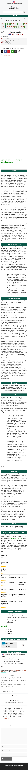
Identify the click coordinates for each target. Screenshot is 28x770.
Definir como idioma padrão (14, 3)
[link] (14, 105)
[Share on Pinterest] (8, 51)
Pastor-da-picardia (8, 691)
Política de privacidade (18, 765)
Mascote (14, 7)
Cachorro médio (17, 684)
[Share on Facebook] (5, 51)
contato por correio (9, 765)
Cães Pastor (9, 686)
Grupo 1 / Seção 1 (8, 684)
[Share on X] (2, 51)
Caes (21, 678)
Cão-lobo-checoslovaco (10, 689)
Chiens (3, 680)
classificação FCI (10, 680)
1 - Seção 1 (13, 678)
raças (22, 680)
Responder (6, 718)
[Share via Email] (12, 51)
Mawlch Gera (15, 670)
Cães (17, 680)
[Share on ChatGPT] (15, 51)
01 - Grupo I (6, 678)
